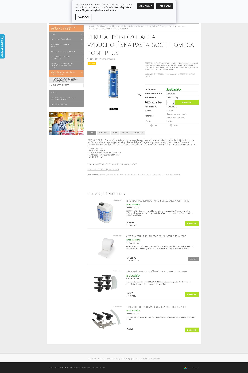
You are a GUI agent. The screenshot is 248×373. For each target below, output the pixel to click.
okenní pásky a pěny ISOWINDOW (60, 57)
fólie (53, 34)
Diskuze (125, 133)
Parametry (103, 133)
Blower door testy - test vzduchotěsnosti (63, 98)
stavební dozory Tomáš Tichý (118, 359)
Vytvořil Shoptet (193, 368)
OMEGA (169, 110)
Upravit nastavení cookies (95, 367)
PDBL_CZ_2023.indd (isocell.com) (103, 169)
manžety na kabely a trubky (61, 45)
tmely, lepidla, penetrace (63, 51)
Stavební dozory (59, 104)
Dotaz (175, 125)
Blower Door (156, 359)
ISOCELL (101, 359)
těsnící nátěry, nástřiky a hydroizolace (63, 73)
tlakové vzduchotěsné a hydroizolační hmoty (65, 80)
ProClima (144, 359)
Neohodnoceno (107, 58)
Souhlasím (164, 6)
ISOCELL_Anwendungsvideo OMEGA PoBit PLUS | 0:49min (171, 75)
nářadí (54, 92)
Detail (193, 259)
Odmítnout (145, 6)
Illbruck (135, 359)
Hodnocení (138, 133)
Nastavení (83, 16)
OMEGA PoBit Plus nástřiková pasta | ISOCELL (117, 164)
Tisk (155, 125)
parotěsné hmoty (61, 85)
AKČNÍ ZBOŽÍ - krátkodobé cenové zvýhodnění (63, 28)
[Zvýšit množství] (173, 101)
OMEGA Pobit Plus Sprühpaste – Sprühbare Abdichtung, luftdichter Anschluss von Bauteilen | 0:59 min (139, 174)
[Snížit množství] (173, 103)
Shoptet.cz (91, 359)
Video (115, 133)
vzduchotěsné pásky (61, 39)
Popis (92, 133)
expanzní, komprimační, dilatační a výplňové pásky (62, 65)
